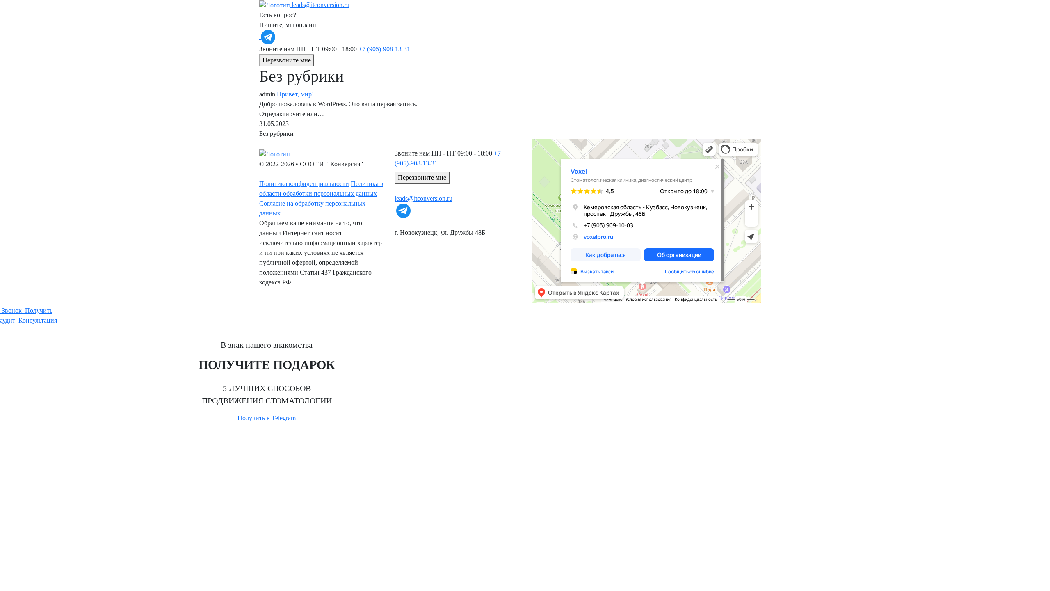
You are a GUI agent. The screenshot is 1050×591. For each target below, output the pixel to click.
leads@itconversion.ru (320, 4)
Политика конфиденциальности (304, 183)
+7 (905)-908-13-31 (384, 49)
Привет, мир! (295, 94)
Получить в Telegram (266, 418)
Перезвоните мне (286, 60)
